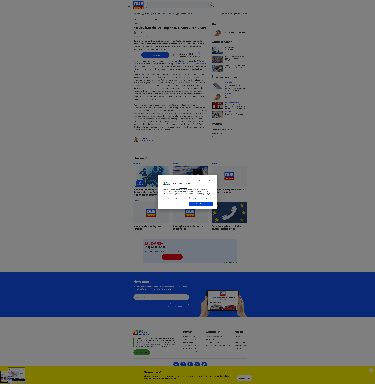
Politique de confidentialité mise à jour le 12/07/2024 (177, 199)
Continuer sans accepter (203, 180)
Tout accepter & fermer (201, 203)
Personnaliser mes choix (202, 199)
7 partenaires (183, 189)
